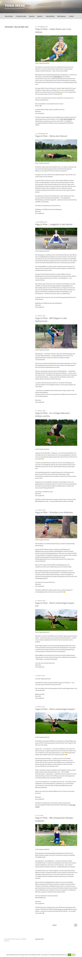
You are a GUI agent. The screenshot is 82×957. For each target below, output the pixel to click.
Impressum (38, 939)
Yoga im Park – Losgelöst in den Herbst (54, 224)
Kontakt (71, 16)
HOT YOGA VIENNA (66, 119)
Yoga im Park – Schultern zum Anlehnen (54, 512)
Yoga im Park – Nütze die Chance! (51, 136)
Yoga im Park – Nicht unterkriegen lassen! (55, 709)
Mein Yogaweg (61, 16)
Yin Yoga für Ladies (21, 16)
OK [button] (69, 954)
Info (73, 954)
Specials (39, 16)
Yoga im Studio (9, 16)
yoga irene (15, 5)
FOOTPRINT (57, 76)
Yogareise (31, 16)
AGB (42, 939)
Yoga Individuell (50, 16)
